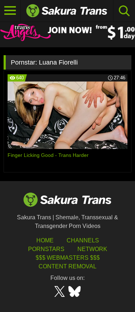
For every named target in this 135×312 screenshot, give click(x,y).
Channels (83, 240)
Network (92, 249)
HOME (45, 240)
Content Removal (67, 266)
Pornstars (46, 249)
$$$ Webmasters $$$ (68, 258)
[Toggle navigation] (10, 11)
